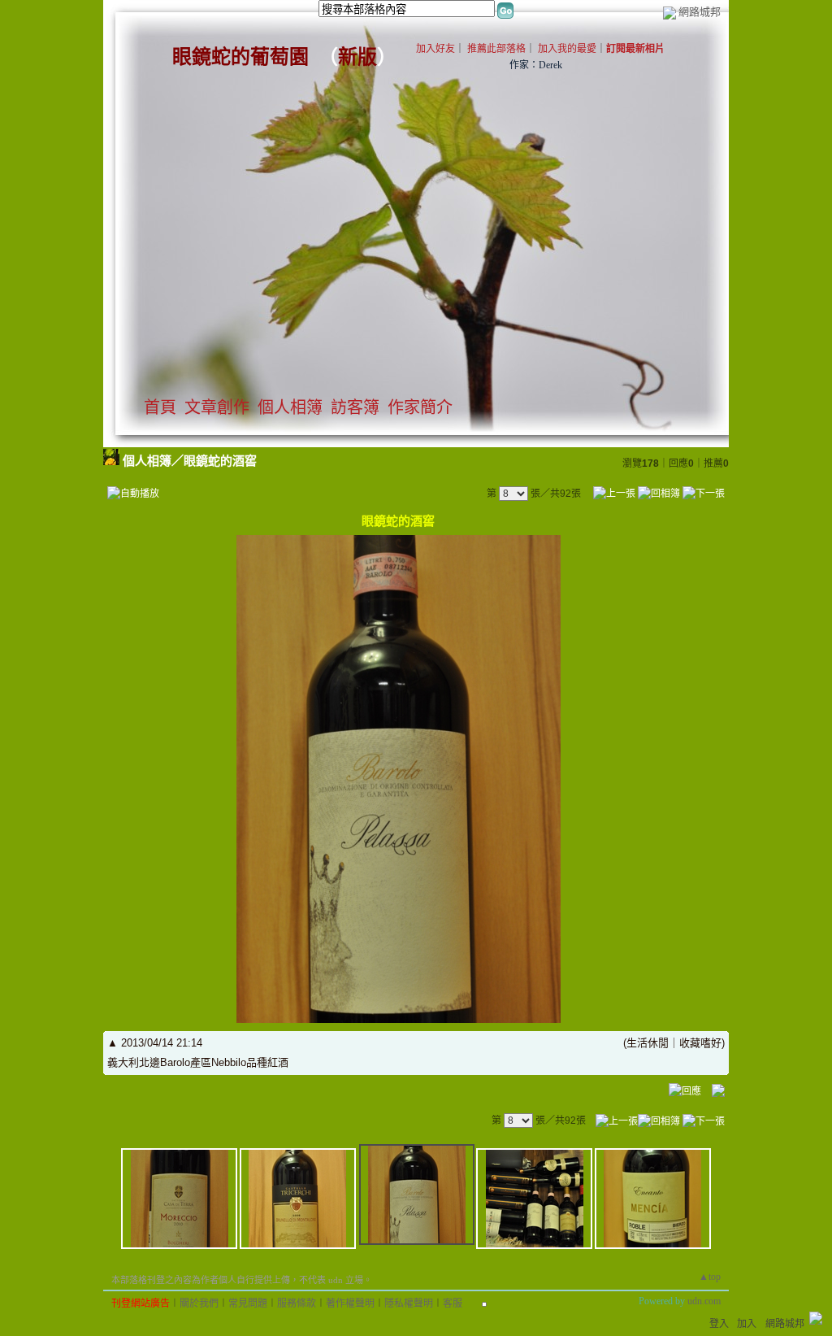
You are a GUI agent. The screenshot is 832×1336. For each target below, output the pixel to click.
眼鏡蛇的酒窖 (220, 461)
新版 (357, 56)
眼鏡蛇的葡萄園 (240, 56)
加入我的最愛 (567, 48)
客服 (452, 1303)
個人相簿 (290, 407)
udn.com (704, 1301)
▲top (710, 1276)
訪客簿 (355, 407)
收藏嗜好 (700, 1043)
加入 (746, 1323)
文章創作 (216, 407)
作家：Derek (535, 65)
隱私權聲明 (408, 1303)
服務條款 (296, 1303)
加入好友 (435, 48)
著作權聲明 (350, 1303)
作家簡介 (420, 407)
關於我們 (199, 1303)
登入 (719, 1323)
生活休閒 (647, 1043)
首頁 (160, 407)
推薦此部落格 (496, 48)
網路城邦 (699, 12)
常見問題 (247, 1303)
